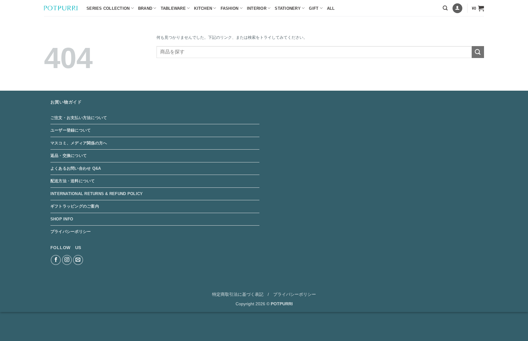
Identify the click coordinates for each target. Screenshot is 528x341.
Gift (313, 8)
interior (256, 8)
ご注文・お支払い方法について (78, 117)
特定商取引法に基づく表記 (237, 294)
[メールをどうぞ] (78, 260)
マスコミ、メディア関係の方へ (78, 143)
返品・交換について (68, 155)
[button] (445, 8)
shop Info (61, 219)
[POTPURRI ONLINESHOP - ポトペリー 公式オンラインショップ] (60, 8)
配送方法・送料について (72, 181)
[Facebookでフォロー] (56, 260)
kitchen (203, 8)
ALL (331, 8)
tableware (173, 8)
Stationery (288, 8)
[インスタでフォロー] (67, 260)
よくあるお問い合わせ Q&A (75, 168)
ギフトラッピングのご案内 (74, 206)
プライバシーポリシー (70, 231)
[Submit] (478, 52)
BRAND (145, 8)
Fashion (230, 8)
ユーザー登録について (70, 130)
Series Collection (108, 8)
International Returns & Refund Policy (96, 193)
